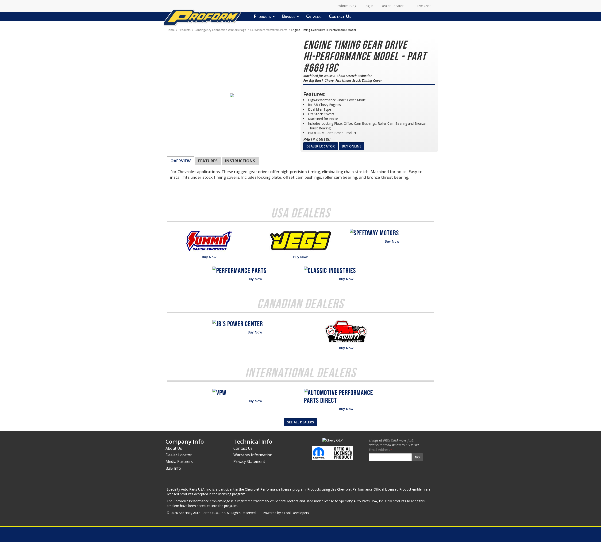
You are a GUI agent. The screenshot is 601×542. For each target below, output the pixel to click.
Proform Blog (345, 6)
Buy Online (351, 146)
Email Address (379, 449)
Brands (289, 16)
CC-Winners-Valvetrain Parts (268, 30)
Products (263, 16)
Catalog (314, 16)
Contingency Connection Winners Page (220, 30)
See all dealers (300, 422)
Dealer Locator (392, 6)
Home (171, 30)
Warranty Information (252, 454)
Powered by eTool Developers (286, 513)
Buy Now (209, 257)
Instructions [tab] (240, 160)
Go (417, 457)
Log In (368, 6)
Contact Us (340, 16)
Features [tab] (208, 160)
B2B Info (173, 468)
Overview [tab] (180, 160)
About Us (174, 448)
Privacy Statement (249, 461)
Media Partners (179, 461)
